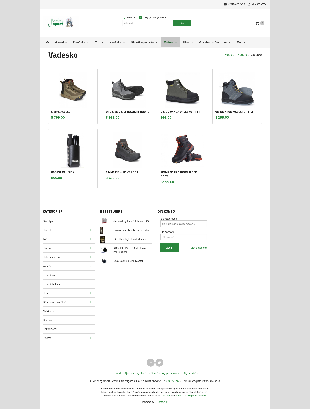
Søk (182, 23)
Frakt (117, 373)
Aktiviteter (48, 311)
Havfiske (115, 42)
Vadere (168, 42)
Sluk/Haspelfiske (142, 42)
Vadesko (51, 275)
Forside (229, 54)
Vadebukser (53, 284)
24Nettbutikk (161, 401)
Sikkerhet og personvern (164, 373)
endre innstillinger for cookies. (191, 395)
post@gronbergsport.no (154, 17)
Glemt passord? (199, 247)
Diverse (47, 338)
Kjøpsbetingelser (135, 373)
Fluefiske (79, 42)
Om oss (47, 320)
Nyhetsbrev (191, 373)
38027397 (130, 17)
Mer (239, 42)
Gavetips (61, 42)
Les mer (166, 395)
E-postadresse (168, 218)
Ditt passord (167, 232)
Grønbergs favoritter (213, 42)
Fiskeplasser (50, 329)
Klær (186, 42)
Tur (97, 42)
